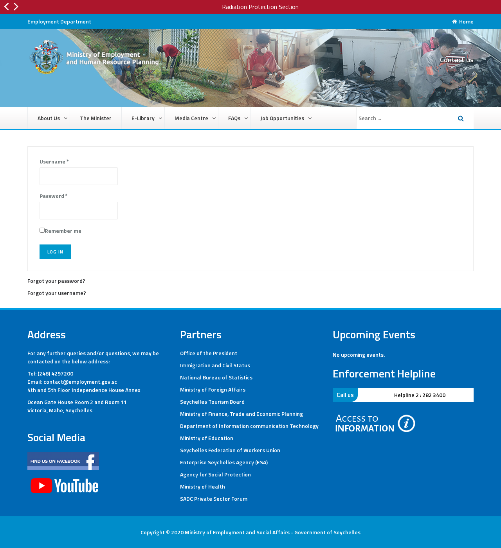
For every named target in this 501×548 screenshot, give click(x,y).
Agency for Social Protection (215, 474)
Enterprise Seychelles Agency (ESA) (224, 462)
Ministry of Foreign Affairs (212, 389)
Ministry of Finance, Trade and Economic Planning (241, 414)
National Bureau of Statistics (216, 377)
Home (466, 21)
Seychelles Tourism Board (212, 401)
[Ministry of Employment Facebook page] (63, 460)
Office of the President (208, 353)
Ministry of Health (202, 486)
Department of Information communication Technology (249, 426)
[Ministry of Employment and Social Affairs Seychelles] (97, 60)
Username (54, 161)
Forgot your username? (56, 293)
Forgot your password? (56, 281)
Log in (55, 251)
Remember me (63, 230)
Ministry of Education (206, 438)
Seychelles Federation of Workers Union (230, 450)
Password (54, 196)
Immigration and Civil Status (215, 365)
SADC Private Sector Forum (213, 498)
